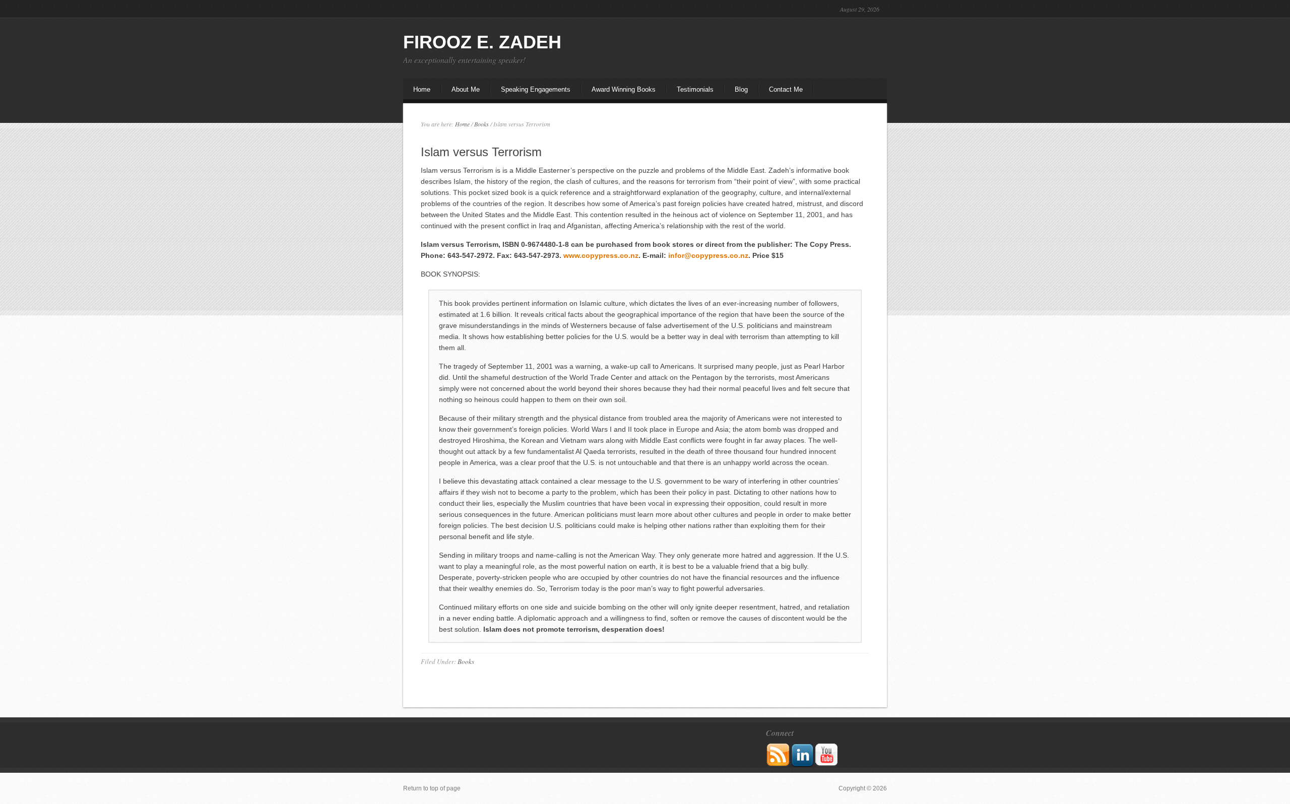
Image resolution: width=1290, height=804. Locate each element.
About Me (460, 92)
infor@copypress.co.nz (708, 255)
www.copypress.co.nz (600, 255)
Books (466, 661)
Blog (741, 89)
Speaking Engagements (535, 89)
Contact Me (786, 89)
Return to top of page (432, 788)
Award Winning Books (624, 89)
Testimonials (695, 89)
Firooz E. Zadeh (482, 42)
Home (421, 89)
